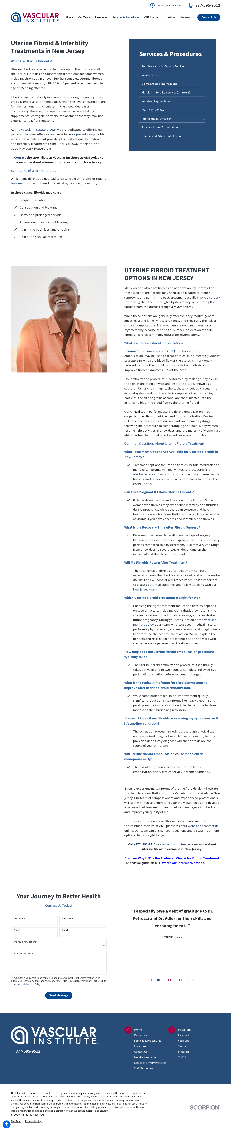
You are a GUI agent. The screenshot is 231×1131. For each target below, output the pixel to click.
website (193, 826)
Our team (210, 416)
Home (138, 1029)
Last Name (68, 918)
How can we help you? (25, 953)
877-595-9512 (207, 5)
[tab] (203, 119)
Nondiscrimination (145, 1057)
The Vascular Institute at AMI (35, 129)
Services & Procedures (147, 1040)
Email (65, 930)
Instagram (184, 1029)
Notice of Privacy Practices (150, 1062)
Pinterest (183, 1051)
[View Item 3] (169, 980)
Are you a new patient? (25, 942)
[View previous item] (152, 980)
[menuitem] (71, 17)
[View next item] (192, 980)
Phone (17, 930)
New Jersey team (145, 589)
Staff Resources (143, 1068)
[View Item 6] (186, 980)
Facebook (184, 1035)
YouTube (183, 1040)
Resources (140, 1035)
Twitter (182, 1046)
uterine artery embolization (152, 474)
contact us (211, 826)
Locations (140, 1046)
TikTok (182, 1057)
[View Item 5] (180, 980)
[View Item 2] (164, 980)
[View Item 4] (175, 980)
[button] (7, 1124)
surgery (214, 297)
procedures (84, 134)
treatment (18, 183)
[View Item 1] (158, 980)
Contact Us (140, 1051)
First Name (19, 918)
